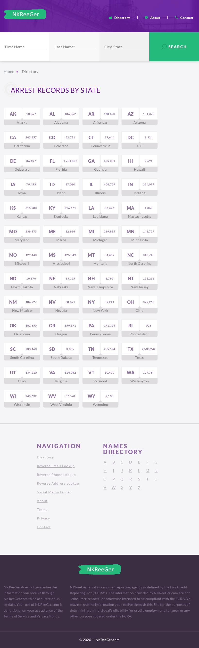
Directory (122, 17)
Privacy (43, 518)
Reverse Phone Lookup (56, 474)
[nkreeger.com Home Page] (25, 14)
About (155, 17)
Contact (186, 17)
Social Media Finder (54, 492)
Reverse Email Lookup (56, 466)
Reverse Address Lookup (58, 483)
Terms (42, 509)
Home (9, 71)
